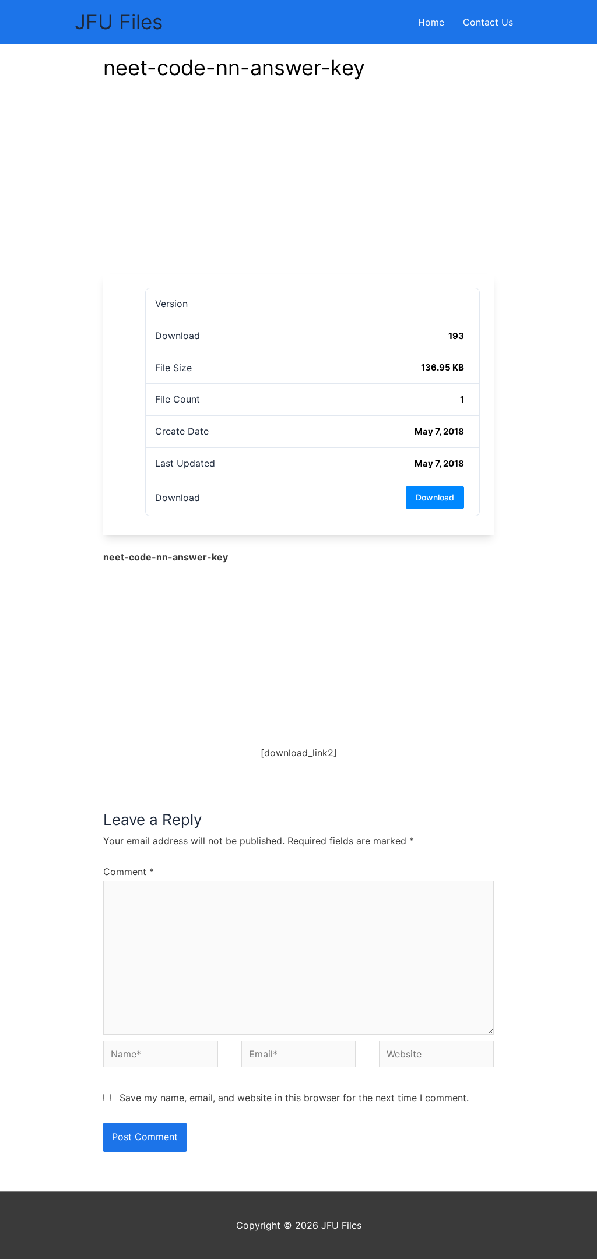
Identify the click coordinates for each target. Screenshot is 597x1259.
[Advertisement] (298, 186)
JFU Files (119, 21)
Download (435, 497)
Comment (128, 871)
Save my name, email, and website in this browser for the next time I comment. (294, 1097)
